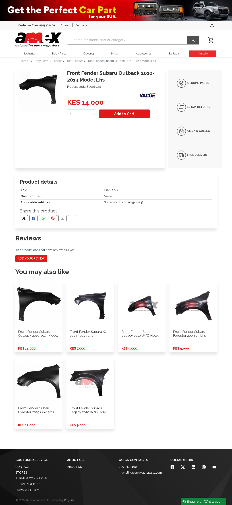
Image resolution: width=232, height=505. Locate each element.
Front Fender (74, 61)
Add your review (31, 258)
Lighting (29, 53)
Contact (22, 467)
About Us (74, 467)
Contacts (81, 25)
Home (24, 61)
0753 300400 (128, 467)
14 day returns (198, 107)
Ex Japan (175, 53)
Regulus (69, 500)
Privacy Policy (27, 490)
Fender (57, 61)
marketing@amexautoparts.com (140, 472)
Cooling (88, 53)
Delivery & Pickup (29, 484)
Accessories (143, 53)
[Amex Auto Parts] (38, 40)
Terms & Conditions (31, 478)
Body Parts (59, 53)
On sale (203, 53)
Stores (65, 25)
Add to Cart (124, 114)
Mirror (115, 53)
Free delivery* (197, 154)
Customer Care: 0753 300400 (36, 25)
